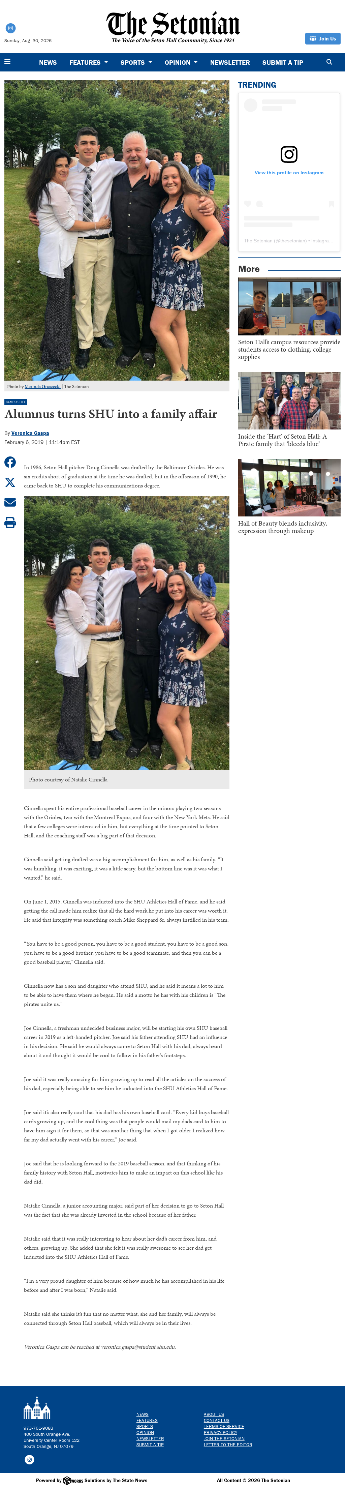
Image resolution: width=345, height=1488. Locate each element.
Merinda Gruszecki (43, 386)
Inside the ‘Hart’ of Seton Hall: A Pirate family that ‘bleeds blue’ (282, 439)
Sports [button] (134, 62)
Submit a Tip (282, 62)
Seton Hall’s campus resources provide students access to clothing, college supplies (289, 349)
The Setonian (258, 240)
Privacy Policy (220, 1432)
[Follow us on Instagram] (29, 1459)
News (48, 62)
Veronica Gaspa (30, 432)
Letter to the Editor (228, 1444)
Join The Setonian (224, 1438)
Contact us (216, 1420)
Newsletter (230, 62)
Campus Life (16, 402)
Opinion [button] (178, 62)
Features (147, 1420)
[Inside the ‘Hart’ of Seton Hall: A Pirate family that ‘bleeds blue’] (289, 400)
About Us (214, 1414)
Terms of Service (224, 1426)
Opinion (145, 1432)
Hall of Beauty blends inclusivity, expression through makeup (282, 526)
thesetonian (292, 240)
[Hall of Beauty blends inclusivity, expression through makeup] (289, 487)
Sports (144, 1426)
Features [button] (85, 62)
